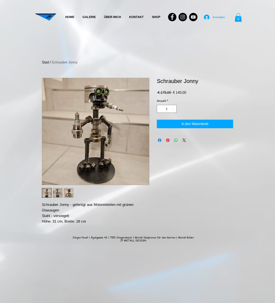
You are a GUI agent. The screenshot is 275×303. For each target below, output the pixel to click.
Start (45, 62)
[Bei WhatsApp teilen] (176, 140)
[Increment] (173, 109)
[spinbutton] (167, 109)
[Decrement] (160, 109)
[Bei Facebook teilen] (159, 140)
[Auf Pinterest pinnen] (167, 140)
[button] (238, 17)
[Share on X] (184, 140)
